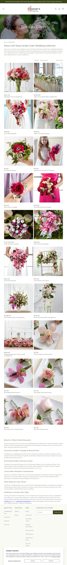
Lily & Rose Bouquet (10, 133)
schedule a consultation (23, 501)
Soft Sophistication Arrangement (14, 317)
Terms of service (28, 544)
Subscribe (57, 512)
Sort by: (36, 60)
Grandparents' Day (8, 512)
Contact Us (29, 515)
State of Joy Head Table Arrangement (45, 97)
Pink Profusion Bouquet (41, 244)
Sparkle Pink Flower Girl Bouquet (44, 170)
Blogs (16, 515)
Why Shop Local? (29, 520)
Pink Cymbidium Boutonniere (43, 354)
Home (5, 42)
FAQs (27, 511)
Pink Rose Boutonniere (41, 429)
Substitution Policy (29, 539)
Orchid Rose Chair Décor (41, 280)
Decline (51, 561)
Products (6, 521)
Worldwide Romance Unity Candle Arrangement (14, 355)
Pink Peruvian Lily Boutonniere (13, 429)
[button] (3, 9)
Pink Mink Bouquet (10, 280)
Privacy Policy (56, 556)
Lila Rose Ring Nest (10, 170)
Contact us (7, 501)
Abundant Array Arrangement (13, 97)
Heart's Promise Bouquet (41, 133)
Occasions (7, 517)
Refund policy (29, 534)
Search (17, 511)
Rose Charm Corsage (10, 207)
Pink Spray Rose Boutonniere (43, 392)
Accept (33, 561)
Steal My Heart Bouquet (11, 244)
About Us (6, 524)
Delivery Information (29, 525)
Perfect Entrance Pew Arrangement (45, 317)
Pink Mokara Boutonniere (12, 392)
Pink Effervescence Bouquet (42, 207)
